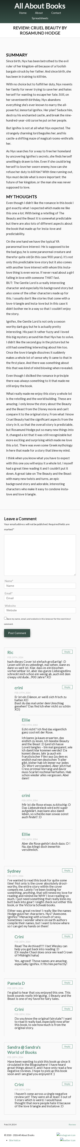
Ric (10, 652)
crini (19, 687)
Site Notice (15, 1140)
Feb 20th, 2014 (30, 800)
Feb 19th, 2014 (15, 657)
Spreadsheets (40, 18)
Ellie (26, 719)
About (39, 12)
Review (72, 1124)
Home (22, 12)
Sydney (14, 870)
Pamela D (16, 983)
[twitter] (68, 1140)
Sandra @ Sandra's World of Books (24, 1049)
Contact (56, 12)
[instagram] (66, 1135)
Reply (67, 651)
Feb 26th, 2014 (30, 839)
